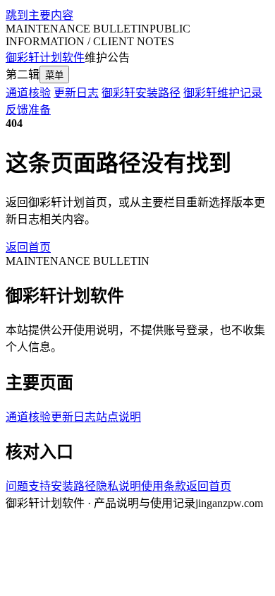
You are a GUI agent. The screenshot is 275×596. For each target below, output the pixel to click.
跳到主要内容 (39, 15)
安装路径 (73, 486)
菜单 (54, 75)
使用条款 (163, 486)
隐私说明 (118, 486)
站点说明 (118, 417)
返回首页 (28, 248)
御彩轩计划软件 (45, 58)
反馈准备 (28, 110)
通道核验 (28, 93)
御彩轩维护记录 (222, 93)
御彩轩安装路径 (141, 93)
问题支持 (28, 486)
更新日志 (76, 93)
